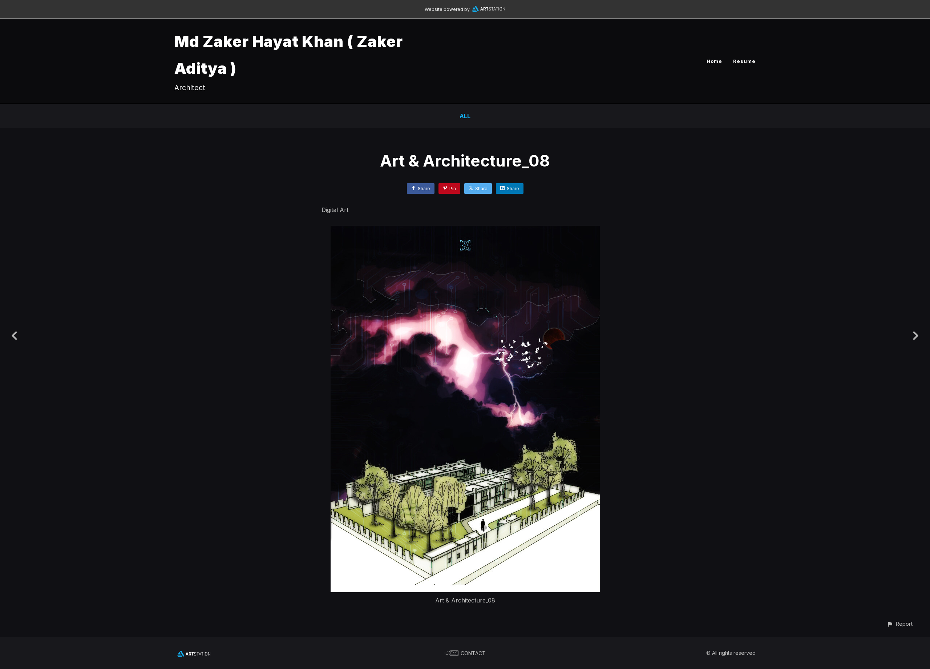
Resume (744, 61)
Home (714, 61)
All (465, 116)
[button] (899, 623)
